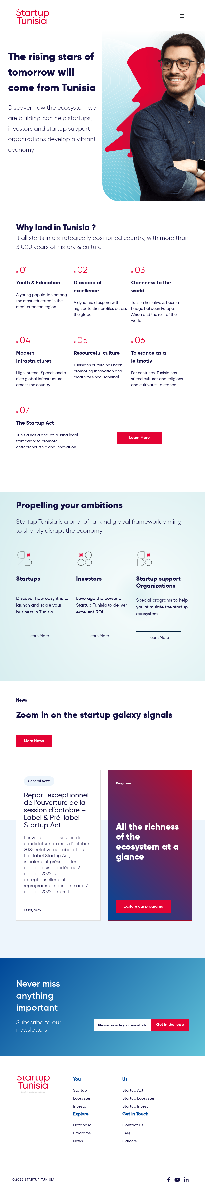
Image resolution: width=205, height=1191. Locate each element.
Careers (129, 1141)
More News (34, 741)
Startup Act (133, 1090)
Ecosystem (83, 1098)
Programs (82, 1133)
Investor (80, 1106)
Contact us (133, 1125)
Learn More (139, 438)
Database (82, 1125)
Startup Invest (135, 1106)
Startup (80, 1090)
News (78, 1141)
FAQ (126, 1133)
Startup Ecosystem (139, 1098)
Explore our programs (143, 907)
